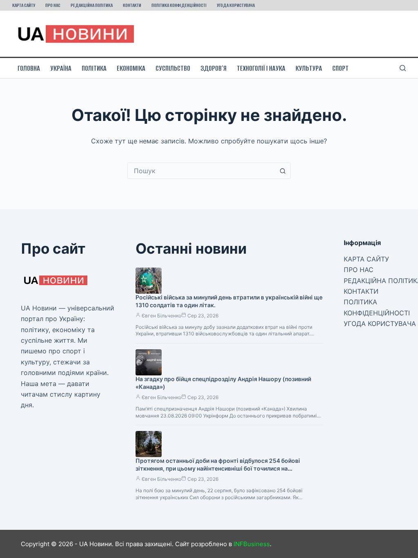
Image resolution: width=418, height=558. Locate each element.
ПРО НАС (52, 5)
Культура (309, 68)
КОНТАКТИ (132, 5)
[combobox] (201, 171)
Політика (94, 68)
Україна (60, 68)
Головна (29, 68)
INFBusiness (251, 544)
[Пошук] (403, 68)
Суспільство (173, 68)
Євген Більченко (161, 315)
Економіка (131, 68)
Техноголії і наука (261, 68)
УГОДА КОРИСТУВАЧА (236, 5)
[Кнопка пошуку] (282, 171)
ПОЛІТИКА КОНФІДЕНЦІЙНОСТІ (179, 5)
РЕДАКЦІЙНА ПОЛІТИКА (92, 5)
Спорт (340, 68)
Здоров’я (213, 68)
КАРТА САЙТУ (23, 5)
